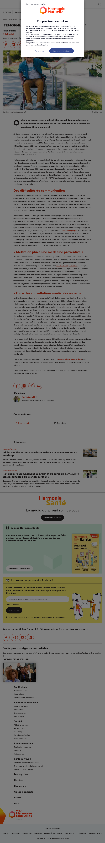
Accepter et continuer (61, 50)
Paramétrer (40, 50)
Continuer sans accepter (36, 3)
